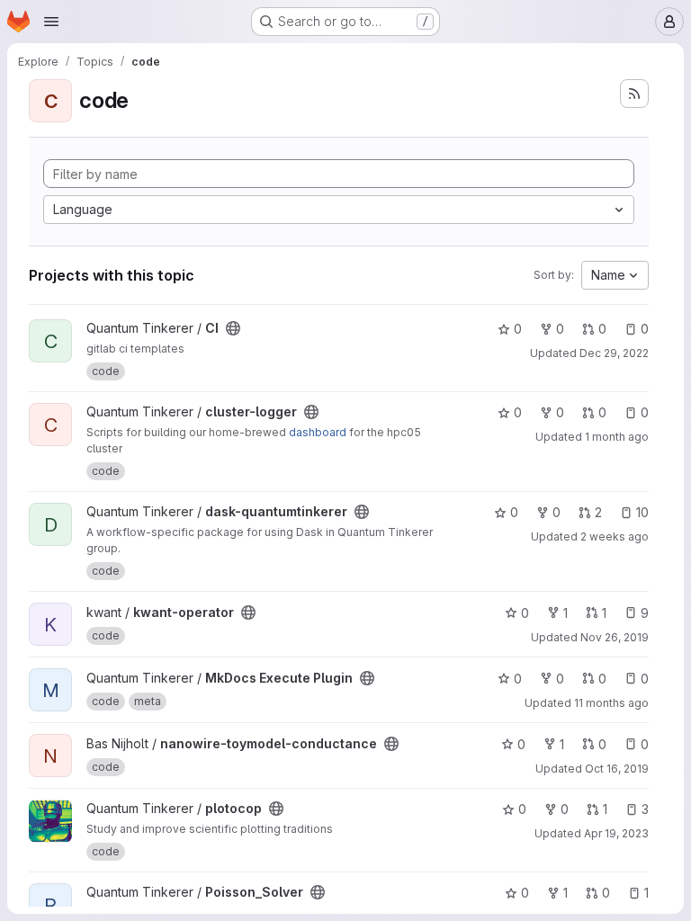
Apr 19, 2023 (616, 833)
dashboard (317, 432)
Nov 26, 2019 (614, 637)
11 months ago (611, 703)
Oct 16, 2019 (617, 768)
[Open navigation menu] (51, 21)
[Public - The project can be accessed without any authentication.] (233, 328)
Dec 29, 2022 (614, 353)
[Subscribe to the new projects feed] (634, 93)
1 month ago (617, 436)
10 (642, 512)
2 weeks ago (614, 536)
